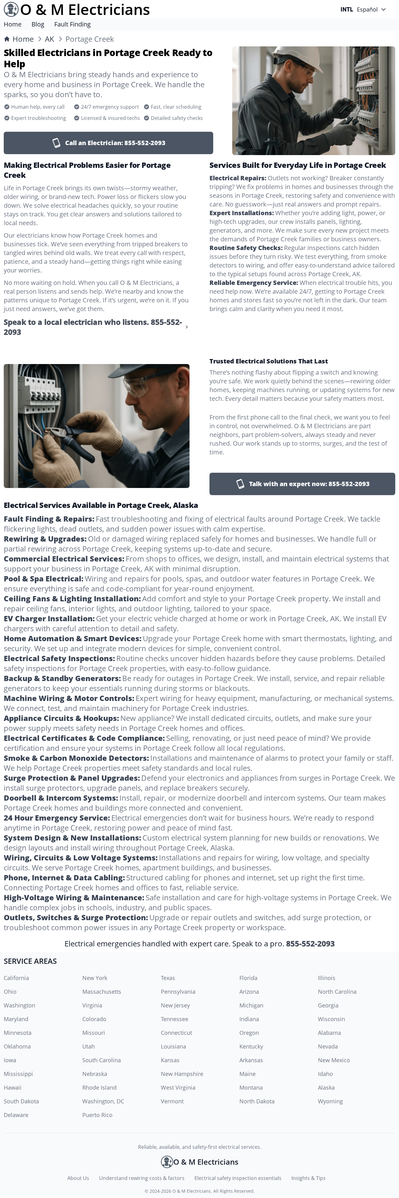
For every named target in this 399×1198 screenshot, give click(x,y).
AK (49, 39)
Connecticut (176, 1032)
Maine (247, 1073)
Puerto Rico (97, 1115)
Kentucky (251, 1046)
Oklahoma (17, 1046)
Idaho (325, 1073)
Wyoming (330, 1101)
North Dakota (257, 1101)
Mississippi (18, 1073)
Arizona (249, 991)
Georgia (328, 1005)
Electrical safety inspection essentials (238, 1178)
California (16, 978)
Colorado (94, 1019)
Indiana (249, 1019)
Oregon (249, 1032)
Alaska (326, 1087)
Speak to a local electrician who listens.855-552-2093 (93, 327)
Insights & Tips (308, 1178)
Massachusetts (101, 991)
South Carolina (101, 1060)
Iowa (10, 1060)
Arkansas (251, 1060)
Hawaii (13, 1087)
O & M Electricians (191, 1191)
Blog (37, 24)
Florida (248, 978)
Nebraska (94, 1073)
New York (94, 978)
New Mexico (334, 1060)
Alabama (329, 1032)
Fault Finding (72, 24)
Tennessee (174, 1019)
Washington (19, 1005)
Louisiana (173, 1046)
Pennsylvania (178, 991)
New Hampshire (182, 1073)
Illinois (326, 978)
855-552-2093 (310, 943)
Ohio (10, 991)
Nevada (328, 1046)
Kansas (170, 1060)
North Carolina (337, 991)
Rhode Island (99, 1087)
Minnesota (17, 1032)
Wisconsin (331, 1019)
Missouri (93, 1032)
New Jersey (175, 1005)
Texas (168, 978)
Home (13, 24)
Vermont (172, 1101)
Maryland (16, 1019)
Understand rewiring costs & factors (142, 1178)
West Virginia (178, 1087)
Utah (88, 1046)
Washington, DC (103, 1101)
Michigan (251, 1005)
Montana (251, 1087)
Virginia (92, 1005)
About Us (78, 1178)
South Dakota (21, 1101)
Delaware (16, 1115)
